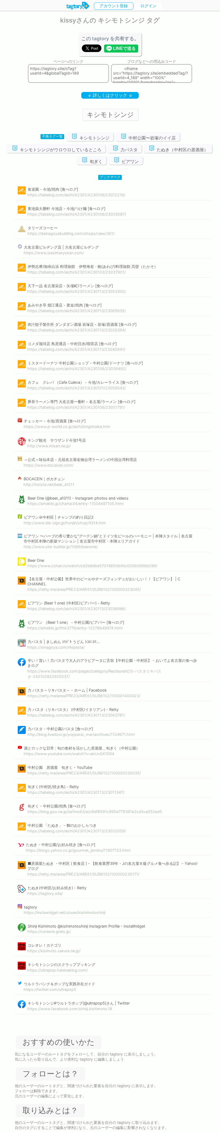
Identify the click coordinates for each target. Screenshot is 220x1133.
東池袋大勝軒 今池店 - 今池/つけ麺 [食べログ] (66, 208)
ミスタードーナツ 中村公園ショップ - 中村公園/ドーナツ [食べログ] (85, 363)
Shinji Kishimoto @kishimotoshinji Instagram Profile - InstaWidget (86, 926)
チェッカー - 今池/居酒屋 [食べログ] (55, 421)
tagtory (30, 907)
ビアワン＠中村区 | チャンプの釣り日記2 (59, 517)
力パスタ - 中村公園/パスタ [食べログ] (60, 728)
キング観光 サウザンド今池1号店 (57, 440)
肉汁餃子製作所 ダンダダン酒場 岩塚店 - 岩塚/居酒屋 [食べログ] (82, 324)
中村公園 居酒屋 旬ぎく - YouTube (60, 767)
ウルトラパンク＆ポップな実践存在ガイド (59, 983)
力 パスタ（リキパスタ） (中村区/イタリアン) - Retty (73, 709)
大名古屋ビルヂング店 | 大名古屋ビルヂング (61, 247)
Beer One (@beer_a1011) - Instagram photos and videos (78, 498)
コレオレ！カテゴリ (44, 945)
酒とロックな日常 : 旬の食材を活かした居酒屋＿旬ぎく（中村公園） (82, 748)
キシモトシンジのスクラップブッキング (61, 964)
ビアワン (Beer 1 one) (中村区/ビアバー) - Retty (69, 603)
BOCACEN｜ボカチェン (44, 479)
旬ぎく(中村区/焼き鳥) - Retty (53, 786)
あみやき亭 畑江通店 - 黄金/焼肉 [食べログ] (65, 305)
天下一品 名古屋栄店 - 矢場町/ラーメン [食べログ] (70, 285)
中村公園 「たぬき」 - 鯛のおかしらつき (62, 825)
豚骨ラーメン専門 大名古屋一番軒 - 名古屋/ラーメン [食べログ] (81, 401)
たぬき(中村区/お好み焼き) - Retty (57, 887)
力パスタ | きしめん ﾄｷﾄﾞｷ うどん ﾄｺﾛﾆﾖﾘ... (64, 641)
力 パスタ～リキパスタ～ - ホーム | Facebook (67, 690)
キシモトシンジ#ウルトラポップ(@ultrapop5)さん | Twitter (79, 1003)
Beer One (36, 560)
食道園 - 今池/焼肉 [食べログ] (53, 189)
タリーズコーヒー (43, 228)
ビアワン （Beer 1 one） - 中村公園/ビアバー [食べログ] (76, 622)
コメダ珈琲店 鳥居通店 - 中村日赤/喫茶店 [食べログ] (72, 343)
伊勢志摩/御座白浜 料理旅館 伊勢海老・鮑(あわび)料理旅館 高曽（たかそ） (93, 266)
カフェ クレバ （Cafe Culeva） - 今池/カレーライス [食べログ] (83, 382)
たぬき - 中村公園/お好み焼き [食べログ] (60, 844)
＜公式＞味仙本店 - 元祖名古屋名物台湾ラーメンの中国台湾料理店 (80, 459)
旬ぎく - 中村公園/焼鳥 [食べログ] (57, 806)
